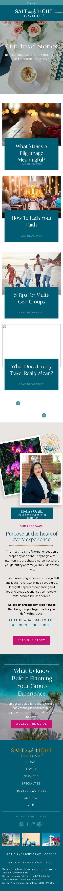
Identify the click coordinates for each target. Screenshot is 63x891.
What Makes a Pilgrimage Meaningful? (31, 153)
